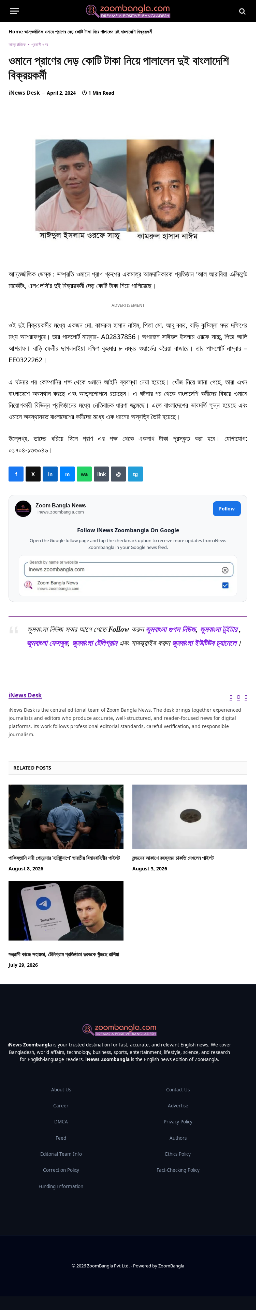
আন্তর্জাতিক (33, 31)
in (50, 474)
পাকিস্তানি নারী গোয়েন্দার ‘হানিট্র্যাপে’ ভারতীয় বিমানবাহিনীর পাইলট (64, 858)
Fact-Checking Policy (178, 1170)
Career (61, 1106)
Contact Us (178, 1090)
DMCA (61, 1122)
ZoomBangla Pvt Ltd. (109, 1266)
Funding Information (61, 1186)
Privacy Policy (178, 1122)
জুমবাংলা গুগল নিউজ (171, 629)
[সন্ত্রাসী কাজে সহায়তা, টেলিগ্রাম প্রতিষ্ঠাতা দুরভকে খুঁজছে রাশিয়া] (66, 913)
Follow (227, 508)
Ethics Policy (178, 1154)
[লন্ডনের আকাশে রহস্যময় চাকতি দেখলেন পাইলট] (189, 817)
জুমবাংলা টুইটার (218, 629)
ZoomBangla (171, 1266)
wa (84, 474)
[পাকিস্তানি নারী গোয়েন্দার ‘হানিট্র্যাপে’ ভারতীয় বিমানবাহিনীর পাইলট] (66, 817)
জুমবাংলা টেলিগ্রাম (94, 642)
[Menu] (14, 11)
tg (135, 474)
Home (16, 31)
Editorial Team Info (61, 1154)
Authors (178, 1138)
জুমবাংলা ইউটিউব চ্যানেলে (204, 642)
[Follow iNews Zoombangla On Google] (128, 575)
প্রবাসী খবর (39, 44)
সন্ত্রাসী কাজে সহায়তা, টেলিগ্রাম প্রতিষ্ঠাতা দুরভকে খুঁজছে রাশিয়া (64, 954)
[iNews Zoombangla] (128, 11)
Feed (61, 1138)
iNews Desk (24, 92)
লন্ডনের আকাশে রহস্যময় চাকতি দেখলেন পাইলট (173, 858)
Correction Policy (61, 1170)
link (101, 474)
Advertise (178, 1106)
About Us (61, 1090)
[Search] (242, 11)
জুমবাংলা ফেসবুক (47, 642)
